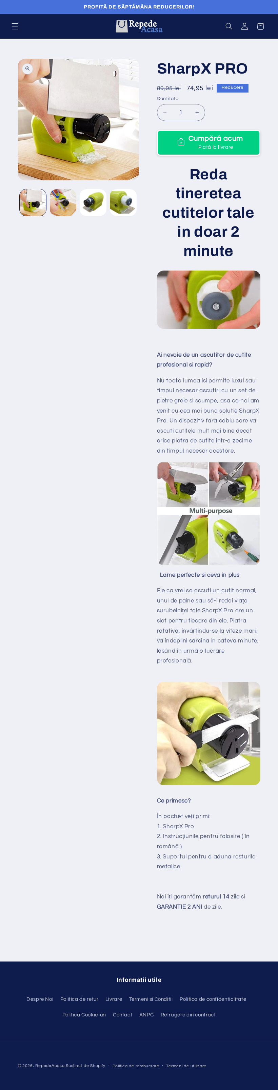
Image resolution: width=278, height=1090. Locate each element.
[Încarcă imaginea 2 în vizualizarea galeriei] (63, 202)
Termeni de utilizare (186, 1066)
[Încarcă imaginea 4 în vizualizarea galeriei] (123, 202)
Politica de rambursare (136, 1066)
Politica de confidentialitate (213, 999)
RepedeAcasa (49, 1066)
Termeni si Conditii (151, 999)
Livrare (113, 999)
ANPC (146, 1014)
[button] (15, 26)
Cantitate (168, 98)
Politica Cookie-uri (84, 1014)
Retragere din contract (188, 1014)
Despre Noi (39, 999)
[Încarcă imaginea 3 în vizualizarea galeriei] (93, 202)
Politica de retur (79, 999)
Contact (122, 1014)
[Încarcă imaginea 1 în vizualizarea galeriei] (33, 202)
